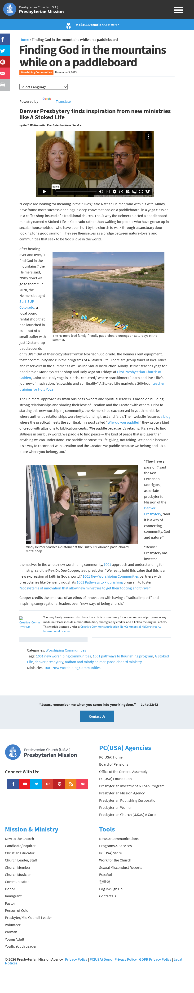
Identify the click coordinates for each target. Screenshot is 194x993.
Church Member (18, 867)
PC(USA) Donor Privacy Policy (113, 959)
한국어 (104, 881)
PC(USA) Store (110, 853)
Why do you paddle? (124, 422)
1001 (107, 564)
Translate (63, 101)
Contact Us (97, 716)
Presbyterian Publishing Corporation (128, 800)
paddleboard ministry (124, 661)
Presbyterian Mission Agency (122, 793)
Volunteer (13, 924)
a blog (165, 416)
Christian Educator (20, 853)
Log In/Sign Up (111, 888)
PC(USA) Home (111, 757)
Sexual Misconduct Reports (120, 867)
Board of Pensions (113, 764)
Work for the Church (115, 860)
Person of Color (17, 910)
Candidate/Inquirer (20, 845)
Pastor (10, 903)
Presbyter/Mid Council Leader (28, 917)
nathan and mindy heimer (85, 661)
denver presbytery (49, 661)
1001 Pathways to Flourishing (100, 582)
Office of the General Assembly (123, 771)
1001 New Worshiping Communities (111, 576)
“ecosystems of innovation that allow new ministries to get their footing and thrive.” (85, 588)
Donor (10, 888)
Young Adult (14, 939)
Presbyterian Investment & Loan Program (131, 786)
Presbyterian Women (115, 807)
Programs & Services (115, 845)
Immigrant (13, 896)
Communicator (17, 881)
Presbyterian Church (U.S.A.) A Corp (127, 814)
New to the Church (19, 838)
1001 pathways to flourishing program (123, 656)
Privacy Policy (76, 959)
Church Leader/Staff (21, 860)
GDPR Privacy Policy (155, 959)
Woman (11, 931)
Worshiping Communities (36, 72)
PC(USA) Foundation (115, 778)
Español (105, 874)
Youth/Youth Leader (21, 946)
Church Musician (18, 874)
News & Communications (119, 838)
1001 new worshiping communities (63, 656)
